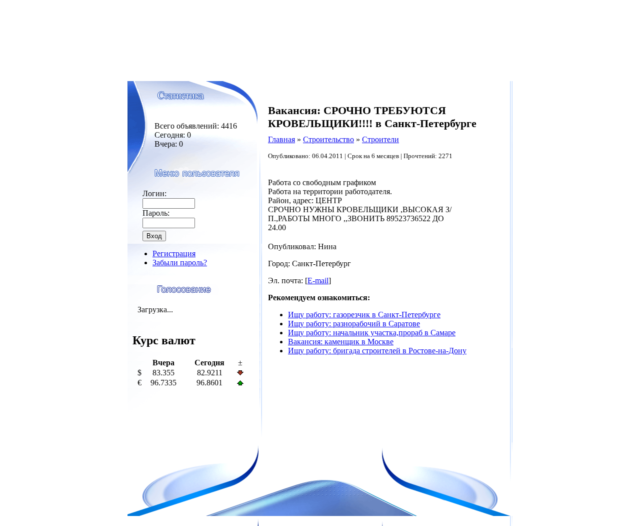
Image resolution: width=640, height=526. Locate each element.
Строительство (328, 139)
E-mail (318, 280)
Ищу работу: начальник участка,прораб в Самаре (372, 332)
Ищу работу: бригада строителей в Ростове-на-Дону (377, 350)
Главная (281, 139)
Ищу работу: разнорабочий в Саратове (354, 323)
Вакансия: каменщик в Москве (341, 341)
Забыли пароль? (179, 262)
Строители (380, 139)
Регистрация (174, 253)
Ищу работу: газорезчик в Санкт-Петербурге (364, 314)
